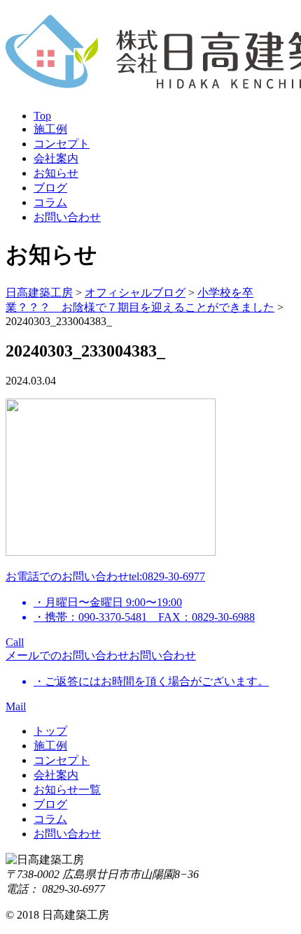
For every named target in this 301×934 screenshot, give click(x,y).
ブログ (50, 188)
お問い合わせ (67, 217)
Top (42, 116)
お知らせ (56, 173)
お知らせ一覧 (67, 790)
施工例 (50, 129)
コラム (50, 202)
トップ (50, 731)
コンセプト (62, 144)
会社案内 (56, 158)
